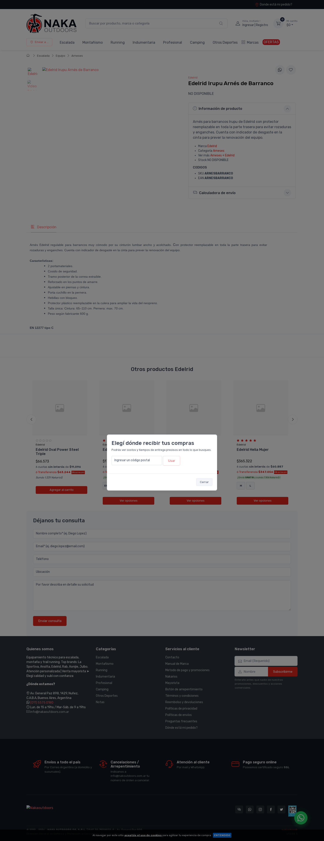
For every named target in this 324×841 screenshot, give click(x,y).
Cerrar (204, 482)
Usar (171, 461)
